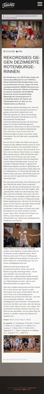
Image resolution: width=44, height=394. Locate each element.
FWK (20, 51)
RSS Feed (24, 359)
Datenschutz (18, 389)
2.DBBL (7, 359)
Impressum (32, 387)
